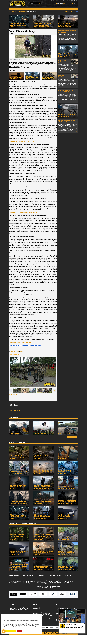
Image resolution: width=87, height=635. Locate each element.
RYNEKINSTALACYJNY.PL (55, 575)
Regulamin (60, 0)
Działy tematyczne (21, 9)
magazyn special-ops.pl (54, 0)
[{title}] (17, 390)
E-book (43, 9)
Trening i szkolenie (22, 11)
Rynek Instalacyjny (50, 627)
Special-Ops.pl (18, 3)
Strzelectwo (29, 9)
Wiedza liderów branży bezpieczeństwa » (72, 631)
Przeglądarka (60, 9)
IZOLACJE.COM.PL (41, 575)
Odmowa (13, 630)
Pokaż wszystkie (72, 437)
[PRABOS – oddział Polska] (73, 594)
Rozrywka (48, 9)
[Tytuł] (33, 372)
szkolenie (13, 351)
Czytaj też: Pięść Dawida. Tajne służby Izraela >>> (20, 342)
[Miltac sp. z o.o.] (43, 594)
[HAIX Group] (53, 594)
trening (17, 351)
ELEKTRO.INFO (67, 575)
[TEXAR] (14, 594)
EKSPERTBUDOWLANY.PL (28, 575)
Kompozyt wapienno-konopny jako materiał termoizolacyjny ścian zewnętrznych (42, 580)
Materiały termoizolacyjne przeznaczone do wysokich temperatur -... (42, 584)
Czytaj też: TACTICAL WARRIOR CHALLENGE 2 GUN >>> (22, 141)
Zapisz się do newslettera (70, 11)
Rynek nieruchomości (13, 582)
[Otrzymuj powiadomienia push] (4, 631)
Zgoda (19, 630)
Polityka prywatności (66, 0)
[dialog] (72, 621)
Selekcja (36, 9)
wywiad (21, 351)
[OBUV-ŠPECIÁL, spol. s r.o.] (63, 594)
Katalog (53, 9)
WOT (40, 9)
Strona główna (11, 11)
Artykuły (16, 11)
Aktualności (12, 9)
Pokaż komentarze (15, 410)
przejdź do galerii (13, 394)
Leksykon (72, 9)
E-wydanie (66, 9)
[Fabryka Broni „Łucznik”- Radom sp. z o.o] (34, 594)
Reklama (76, 0)
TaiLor (10, 33)
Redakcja (72, 0)
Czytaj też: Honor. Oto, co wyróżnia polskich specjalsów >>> (23, 212)
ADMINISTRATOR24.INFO (14, 575)
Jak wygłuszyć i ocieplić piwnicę (15, 581)
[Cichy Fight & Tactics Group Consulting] (24, 594)
